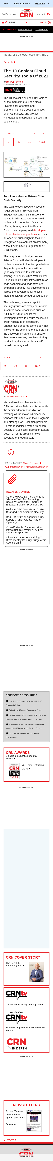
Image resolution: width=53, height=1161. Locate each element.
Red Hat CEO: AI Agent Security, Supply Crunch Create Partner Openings (25, 520)
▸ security (33, 55)
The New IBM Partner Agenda (14, 964)
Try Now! (40, 3)
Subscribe (11, 1124)
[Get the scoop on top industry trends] (16, 1018)
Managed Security (35, 467)
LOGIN (43, 22)
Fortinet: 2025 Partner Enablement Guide (25, 710)
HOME (7, 55)
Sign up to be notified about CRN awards (23, 757)
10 (19, 142)
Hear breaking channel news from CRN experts (25, 1028)
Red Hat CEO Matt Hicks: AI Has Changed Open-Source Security (25, 511)
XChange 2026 (41, 29)
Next (42, 142)
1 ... (24, 133)
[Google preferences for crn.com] (15, 90)
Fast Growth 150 (25, 29)
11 (29, 142)
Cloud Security (31, 463)
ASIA (4, 14)
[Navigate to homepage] (26, 17)
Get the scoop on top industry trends (24, 1004)
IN (10, 14)
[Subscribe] (34, 1131)
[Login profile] (49, 22)
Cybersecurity (12, 467)
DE (38, 14)
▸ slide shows (19, 55)
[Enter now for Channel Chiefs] (15, 778)
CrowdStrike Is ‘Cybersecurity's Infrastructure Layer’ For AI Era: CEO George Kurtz (24, 530)
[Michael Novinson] (11, 393)
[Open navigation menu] (5, 22)
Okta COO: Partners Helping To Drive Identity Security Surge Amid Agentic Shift (26, 540)
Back (11, 133)
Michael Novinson (15, 82)
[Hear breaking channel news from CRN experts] (16, 1043)
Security (8, 62)
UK (43, 14)
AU (14, 14)
